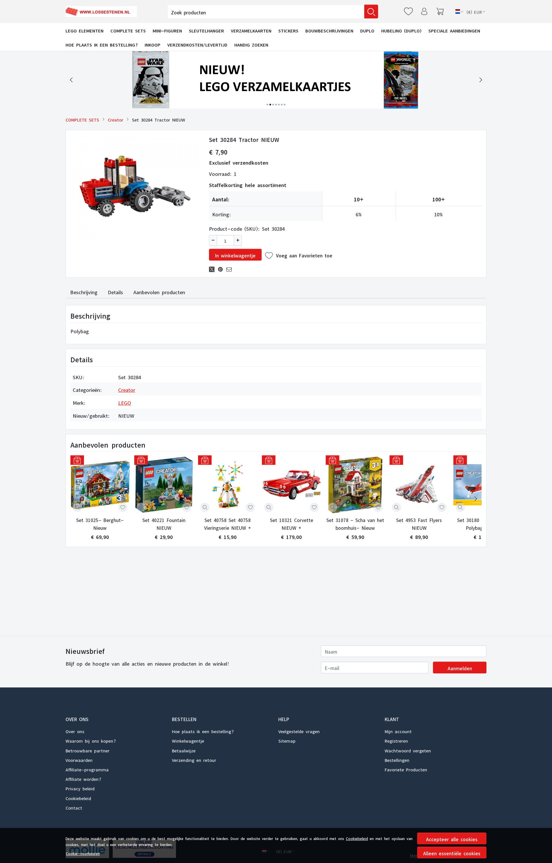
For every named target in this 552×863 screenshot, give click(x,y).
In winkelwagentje (235, 255)
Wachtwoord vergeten (408, 750)
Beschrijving (83, 291)
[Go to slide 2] (270, 104)
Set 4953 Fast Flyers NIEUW (419, 523)
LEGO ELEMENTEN (84, 30)
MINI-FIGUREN (167, 30)
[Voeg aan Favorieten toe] (122, 507)
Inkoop (152, 44)
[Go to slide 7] (284, 104)
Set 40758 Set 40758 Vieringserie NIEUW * (227, 523)
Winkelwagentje (188, 740)
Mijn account (398, 730)
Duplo (367, 30)
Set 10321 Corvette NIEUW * (291, 523)
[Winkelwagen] (440, 11)
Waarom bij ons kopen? (91, 740)
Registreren (396, 740)
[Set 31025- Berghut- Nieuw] (100, 485)
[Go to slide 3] (273, 104)
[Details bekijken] (77, 507)
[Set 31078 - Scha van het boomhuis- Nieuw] (355, 485)
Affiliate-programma (87, 769)
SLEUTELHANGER (206, 30)
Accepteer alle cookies (452, 838)
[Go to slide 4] (276, 104)
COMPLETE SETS (128, 30)
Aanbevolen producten (159, 291)
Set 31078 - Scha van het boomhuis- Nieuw (355, 523)
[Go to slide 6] (282, 104)
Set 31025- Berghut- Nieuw (100, 523)
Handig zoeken (251, 44)
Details (115, 291)
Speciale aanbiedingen (454, 30)
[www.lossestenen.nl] (103, 11)
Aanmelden (460, 667)
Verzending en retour (194, 759)
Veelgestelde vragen (299, 730)
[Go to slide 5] (279, 104)
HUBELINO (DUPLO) (401, 30)
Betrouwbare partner (88, 750)
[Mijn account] (424, 11)
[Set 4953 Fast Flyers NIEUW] (419, 485)
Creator (115, 119)
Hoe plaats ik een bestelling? (102, 44)
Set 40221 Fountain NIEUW (163, 523)
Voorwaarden (79, 759)
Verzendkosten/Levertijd (197, 44)
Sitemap (287, 740)
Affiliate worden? (83, 778)
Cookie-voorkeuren (83, 852)
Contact (74, 807)
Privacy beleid (80, 787)
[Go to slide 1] (267, 104)
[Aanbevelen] (230, 268)
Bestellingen (397, 759)
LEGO (124, 402)
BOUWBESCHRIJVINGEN (329, 30)
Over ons (75, 730)
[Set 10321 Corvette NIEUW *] (291, 485)
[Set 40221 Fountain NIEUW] (163, 485)
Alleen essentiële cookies (451, 852)
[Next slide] (480, 80)
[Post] (213, 268)
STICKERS (288, 30)
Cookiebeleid (357, 838)
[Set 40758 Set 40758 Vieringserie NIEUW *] (227, 485)
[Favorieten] (408, 11)
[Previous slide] (71, 80)
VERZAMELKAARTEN (251, 30)
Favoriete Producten (406, 769)
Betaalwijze (183, 750)
